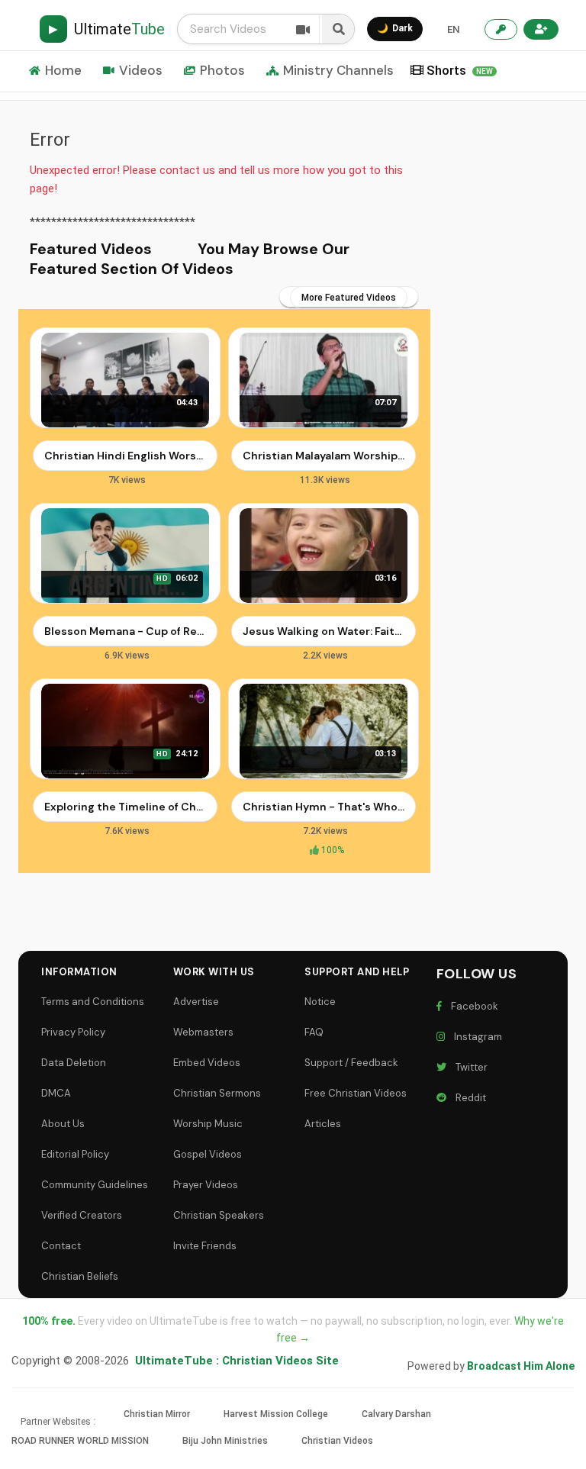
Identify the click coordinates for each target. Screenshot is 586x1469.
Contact (61, 1245)
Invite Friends (205, 1245)
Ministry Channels (338, 70)
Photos (222, 70)
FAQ (314, 1032)
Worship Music (208, 1123)
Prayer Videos (205, 1184)
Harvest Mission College (276, 1414)
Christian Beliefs (79, 1276)
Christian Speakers (218, 1215)
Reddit (468, 1097)
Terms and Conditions (92, 1001)
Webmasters (203, 1032)
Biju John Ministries (225, 1440)
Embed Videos (206, 1062)
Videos (141, 70)
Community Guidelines (94, 1184)
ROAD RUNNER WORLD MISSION (80, 1440)
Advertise (196, 1001)
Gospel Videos (207, 1154)
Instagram (475, 1036)
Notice (320, 1001)
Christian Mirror (157, 1414)
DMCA (56, 1093)
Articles (322, 1123)
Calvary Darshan (396, 1414)
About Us (63, 1123)
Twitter (469, 1067)
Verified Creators (81, 1215)
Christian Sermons (217, 1093)
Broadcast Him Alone (521, 1366)
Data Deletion (73, 1062)
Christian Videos (337, 1440)
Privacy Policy (73, 1032)
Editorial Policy (75, 1154)
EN (453, 29)
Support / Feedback (351, 1062)
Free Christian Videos (355, 1093)
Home (63, 70)
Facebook (472, 1006)
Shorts (460, 70)
